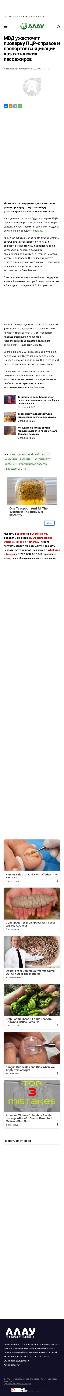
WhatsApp (54, 549)
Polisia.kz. (37, 230)
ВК (30, 537)
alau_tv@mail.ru (21, 1360)
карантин (25, 459)
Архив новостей (12, 1365)
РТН (27, 469)
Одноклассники (42, 537)
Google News (39, 533)
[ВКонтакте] (6, 106)
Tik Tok (19, 541)
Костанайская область (33, 464)
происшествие (13, 469)
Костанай (10, 464)
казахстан (11, 459)
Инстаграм (33, 541)
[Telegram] (15, 106)
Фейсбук (9, 541)
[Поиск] (58, 26)
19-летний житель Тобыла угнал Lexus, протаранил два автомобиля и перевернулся (38, 400)
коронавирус (42, 459)
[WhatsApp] (20, 106)
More (49, 523)
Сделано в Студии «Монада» (17, 1383)
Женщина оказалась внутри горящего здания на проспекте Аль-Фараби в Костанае (38, 430)
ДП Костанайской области (34, 454)
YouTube (22, 533)
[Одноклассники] (11, 106)
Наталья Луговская (15, 68)
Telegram (11, 554)
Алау (12, 454)
